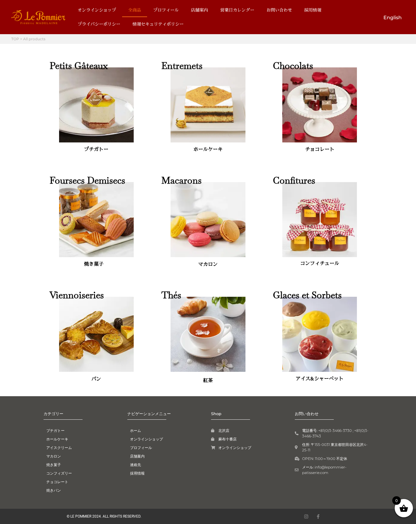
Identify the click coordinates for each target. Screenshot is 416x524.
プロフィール (166, 10)
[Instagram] (306, 516)
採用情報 (312, 10)
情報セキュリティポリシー (158, 24)
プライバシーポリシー (99, 24)
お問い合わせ (279, 10)
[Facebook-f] (318, 516)
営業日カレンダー (237, 10)
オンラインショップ (97, 10)
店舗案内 (199, 10)
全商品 (134, 10)
